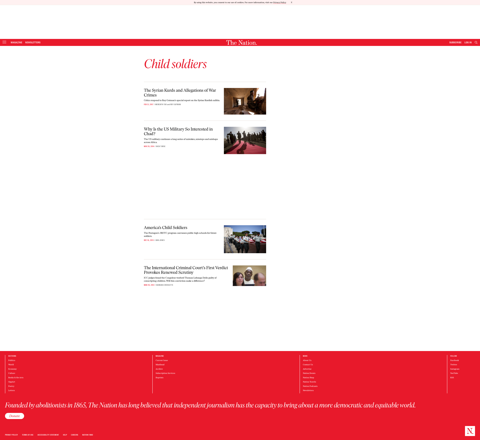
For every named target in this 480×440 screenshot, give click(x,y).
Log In (468, 42)
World (11, 364)
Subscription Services (165, 373)
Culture (11, 373)
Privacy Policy (279, 2)
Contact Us (308, 364)
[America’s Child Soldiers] (245, 239)
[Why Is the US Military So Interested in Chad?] (245, 140)
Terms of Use (28, 435)
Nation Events (309, 373)
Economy (12, 369)
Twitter (453, 364)
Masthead (160, 364)
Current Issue (162, 360)
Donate (14, 416)
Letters (11, 390)
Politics (11, 360)
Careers (74, 435)
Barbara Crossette (164, 285)
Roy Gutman (175, 104)
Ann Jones (160, 240)
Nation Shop (308, 377)
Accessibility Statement (48, 435)
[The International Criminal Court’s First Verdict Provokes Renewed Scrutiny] (249, 275)
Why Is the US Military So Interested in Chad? (178, 131)
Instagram (454, 369)
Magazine (16, 42)
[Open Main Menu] (4, 42)
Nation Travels (309, 382)
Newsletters (33, 42)
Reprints (159, 377)
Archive (159, 369)
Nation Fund (87, 435)
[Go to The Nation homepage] (241, 42)
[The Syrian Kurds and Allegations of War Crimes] (245, 101)
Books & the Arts (15, 377)
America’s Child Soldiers (165, 227)
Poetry (11, 386)
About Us (307, 360)
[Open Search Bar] (476, 42)
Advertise (307, 369)
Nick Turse (161, 146)
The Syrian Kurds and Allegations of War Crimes (180, 92)
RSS (452, 377)
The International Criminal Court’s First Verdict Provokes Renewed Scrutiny (186, 270)
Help (65, 435)
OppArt (11, 382)
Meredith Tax (161, 104)
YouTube (454, 373)
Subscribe (455, 42)
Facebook (454, 360)
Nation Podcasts (310, 386)
